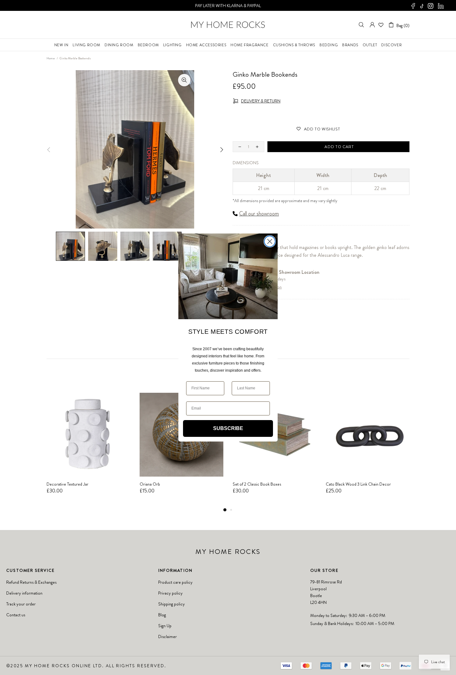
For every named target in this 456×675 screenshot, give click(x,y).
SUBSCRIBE (228, 428)
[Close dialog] (269, 241)
